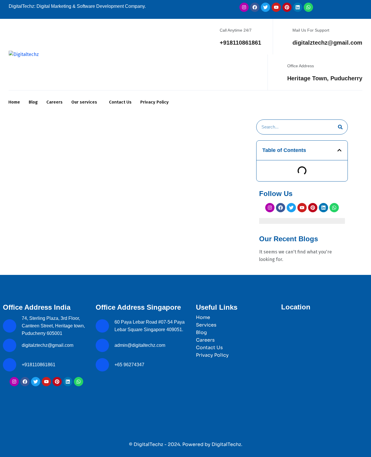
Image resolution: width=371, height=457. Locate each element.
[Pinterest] (287, 7)
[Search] (340, 127)
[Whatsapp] (308, 7)
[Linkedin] (297, 7)
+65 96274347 (129, 364)
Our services (84, 102)
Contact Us (120, 102)
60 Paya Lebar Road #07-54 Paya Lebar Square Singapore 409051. (149, 326)
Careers (54, 102)
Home (14, 102)
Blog (33, 102)
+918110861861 (240, 42)
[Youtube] (276, 7)
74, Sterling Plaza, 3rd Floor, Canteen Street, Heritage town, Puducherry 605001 (53, 326)
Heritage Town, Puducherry (324, 78)
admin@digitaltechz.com (140, 345)
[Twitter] (265, 7)
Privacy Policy (154, 102)
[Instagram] (244, 7)
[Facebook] (254, 7)
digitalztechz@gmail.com (327, 42)
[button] (339, 150)
